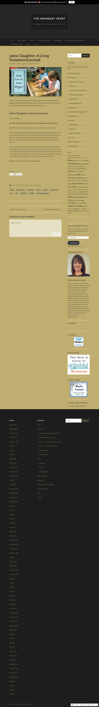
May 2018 (12, 642)
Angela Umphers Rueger (30, 63)
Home (12, 40)
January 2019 (12, 608)
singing (84, 203)
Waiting (76, 208)
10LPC (78, 155)
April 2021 (12, 523)
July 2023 (11, 446)
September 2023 (13, 441)
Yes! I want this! (73, 243)
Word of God (82, 210)
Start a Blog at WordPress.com (20, 704)
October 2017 (13, 672)
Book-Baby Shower (17, 44)
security (80, 203)
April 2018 (12, 647)
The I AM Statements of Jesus (76, 90)
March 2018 (12, 651)
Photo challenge (75, 194)
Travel (69, 208)
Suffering (85, 206)
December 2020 (13, 540)
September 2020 (13, 553)
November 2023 (13, 433)
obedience (86, 189)
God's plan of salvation (76, 178)
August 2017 (12, 681)
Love (80, 187)
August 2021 (12, 506)
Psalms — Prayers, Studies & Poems (48, 446)
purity (74, 200)
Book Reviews (71, 107)
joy (12, 193)
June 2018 (12, 638)
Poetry (32, 40)
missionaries (70, 189)
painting (81, 191)
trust (72, 208)
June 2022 (12, 480)
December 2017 (13, 664)
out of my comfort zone (72, 191)
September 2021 (13, 501)
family (45, 190)
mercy (87, 187)
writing (69, 213)
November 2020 (13, 544)
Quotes (70, 137)
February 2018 (13, 655)
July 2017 (11, 685)
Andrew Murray (81, 157)
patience (85, 191)
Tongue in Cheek (72, 146)
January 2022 (12, 484)
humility (69, 183)
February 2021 (13, 531)
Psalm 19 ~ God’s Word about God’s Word (50, 441)
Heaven (77, 180)
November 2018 (13, 617)
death (38, 190)
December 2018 (13, 613)
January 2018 (12, 660)
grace (71, 180)
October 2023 (13, 437)
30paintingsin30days (73, 157)
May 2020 (12, 557)
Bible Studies (22, 40)
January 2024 (12, 424)
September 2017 (13, 677)
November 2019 (13, 570)
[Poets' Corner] (78, 396)
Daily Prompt (75, 166)
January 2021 (12, 536)
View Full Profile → (73, 317)
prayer (82, 197)
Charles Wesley (81, 160)
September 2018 (13, 625)
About (28, 44)
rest (77, 203)
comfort (70, 166)
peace (69, 194)
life (17, 193)
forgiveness (81, 171)
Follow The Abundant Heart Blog (78, 226)
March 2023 (12, 459)
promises (87, 197)
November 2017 (13, 668)
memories (24, 193)
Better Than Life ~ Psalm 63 (17, 209)
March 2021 (12, 527)
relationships (72, 203)
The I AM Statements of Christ (47, 437)
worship (87, 211)
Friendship (71, 175)
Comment (56, 234)
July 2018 (11, 634)
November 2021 (13, 493)
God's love (83, 175)
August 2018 (12, 630)
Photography (57, 40)
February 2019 (13, 604)
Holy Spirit (82, 180)
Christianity (21, 190)
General (71, 129)
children (87, 160)
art (85, 157)
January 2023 (12, 467)
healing (74, 180)
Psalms (70, 86)
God (78, 174)
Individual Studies (43, 454)
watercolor (80, 208)
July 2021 (11, 510)
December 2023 (13, 429)
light (77, 187)
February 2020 (13, 561)
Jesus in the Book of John (75, 82)
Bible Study (71, 77)
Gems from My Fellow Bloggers (74, 40)
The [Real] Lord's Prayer (75, 94)
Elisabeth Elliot (82, 168)
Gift (71, 2)
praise (76, 197)
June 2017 (12, 690)
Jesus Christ (54, 190)
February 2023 (13, 463)
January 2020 (12, 565)
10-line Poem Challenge (72, 155)
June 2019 (12, 587)
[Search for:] (79, 55)
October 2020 (13, 548)
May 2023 (12, 454)
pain (78, 191)
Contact (36, 44)
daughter (31, 190)
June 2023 (12, 450)
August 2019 (12, 578)
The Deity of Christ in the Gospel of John (49, 433)
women (32, 193)
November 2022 (13, 476)
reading (82, 200)
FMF (77, 171)
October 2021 (13, 497)
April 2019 (12, 595)
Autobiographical (72, 73)
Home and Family (73, 133)
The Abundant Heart (49, 18)
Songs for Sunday (44, 40)
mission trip (75, 189)
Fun (74, 175)
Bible (12, 190)
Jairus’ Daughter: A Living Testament (29, 161)
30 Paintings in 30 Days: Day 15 (52, 209)
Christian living (83, 164)
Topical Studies (73, 99)
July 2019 (11, 583)
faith (69, 171)
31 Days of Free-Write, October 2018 (78, 67)
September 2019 (13, 574)
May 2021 (12, 518)
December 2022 (13, 471)
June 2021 (12, 514)
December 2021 (13, 488)
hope (85, 180)
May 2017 (12, 694)
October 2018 (13, 621)
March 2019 (12, 600)
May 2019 (12, 591)
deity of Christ (75, 168)
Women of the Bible (35, 185)
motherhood (81, 189)
